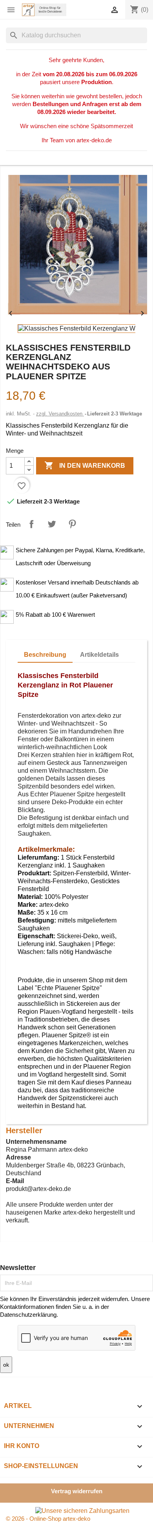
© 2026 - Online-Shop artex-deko (48, 1518)
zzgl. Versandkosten (60, 414)
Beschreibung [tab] (45, 654)
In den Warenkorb (84, 465)
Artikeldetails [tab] (99, 654)
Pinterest (72, 524)
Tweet (52, 524)
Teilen (31, 524)
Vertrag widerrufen (76, 1491)
